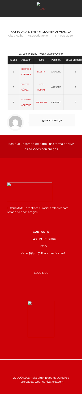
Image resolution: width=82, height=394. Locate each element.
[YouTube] (47, 388)
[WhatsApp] (30, 388)
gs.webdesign (37, 35)
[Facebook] (35, 388)
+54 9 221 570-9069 (43, 238)
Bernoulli (41, 102)
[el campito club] (41, 8)
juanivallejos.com (52, 381)
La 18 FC (41, 71)
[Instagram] (52, 388)
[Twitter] (41, 388)
